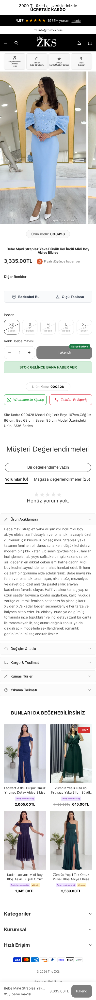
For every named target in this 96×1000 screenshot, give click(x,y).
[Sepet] (90, 42)
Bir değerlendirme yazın (48, 467)
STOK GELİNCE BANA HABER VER (48, 367)
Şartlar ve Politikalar (48, 981)
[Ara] (16, 42)
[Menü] (5, 42)
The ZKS (54, 971)
